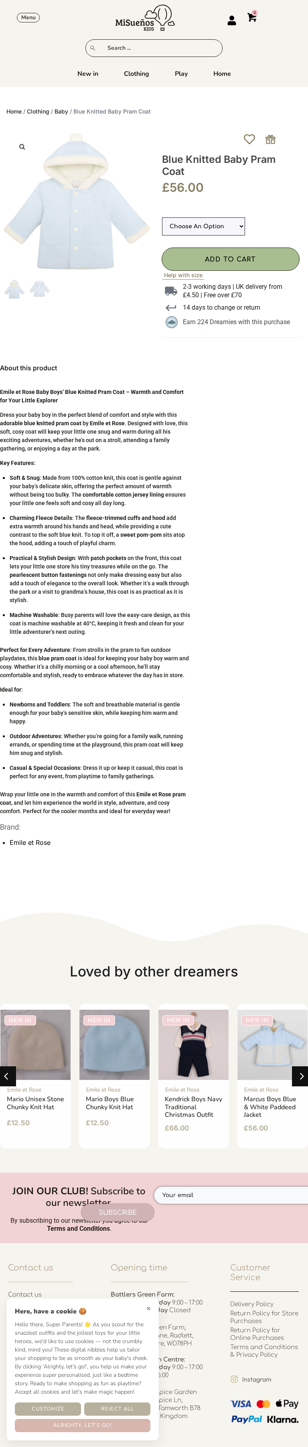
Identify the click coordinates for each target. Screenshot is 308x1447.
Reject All (117, 1408)
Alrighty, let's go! (82, 1425)
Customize (48, 1408)
